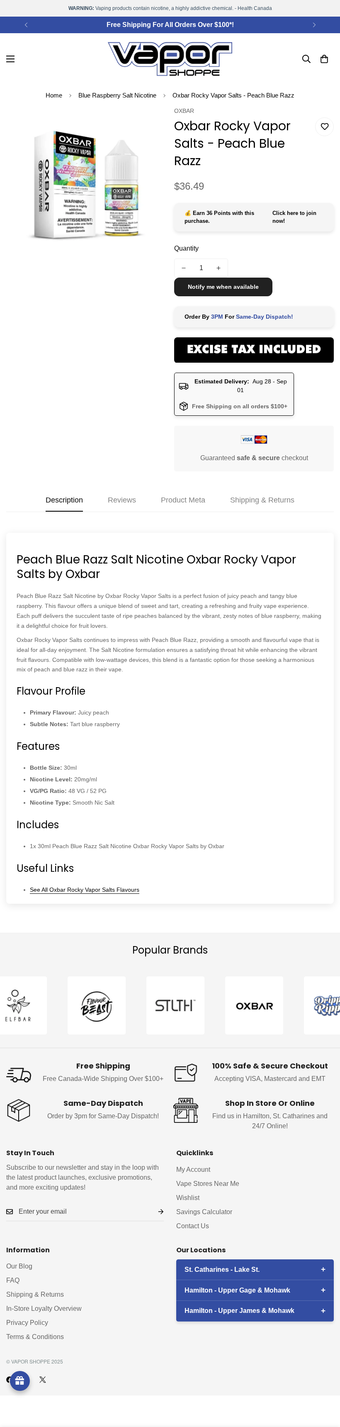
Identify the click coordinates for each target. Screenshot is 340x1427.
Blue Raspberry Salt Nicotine (117, 95)
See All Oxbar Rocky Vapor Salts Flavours (84, 889)
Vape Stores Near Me (207, 1183)
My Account (193, 1169)
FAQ (12, 1280)
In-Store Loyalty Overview (44, 1308)
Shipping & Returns (35, 1294)
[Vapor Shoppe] (170, 59)
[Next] (314, 25)
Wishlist (187, 1197)
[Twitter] (42, 1379)
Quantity (186, 248)
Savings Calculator (204, 1211)
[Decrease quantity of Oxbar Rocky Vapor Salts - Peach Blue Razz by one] (184, 268)
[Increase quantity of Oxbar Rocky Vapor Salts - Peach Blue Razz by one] (218, 268)
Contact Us (192, 1225)
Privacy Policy (27, 1322)
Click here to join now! (294, 217)
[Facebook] (9, 1379)
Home (54, 95)
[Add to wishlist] (324, 126)
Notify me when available (223, 286)
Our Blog (19, 1266)
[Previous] (26, 25)
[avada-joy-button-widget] (20, 1381)
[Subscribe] (154, 1212)
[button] (324, 58)
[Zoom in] (148, 124)
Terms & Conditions (35, 1336)
